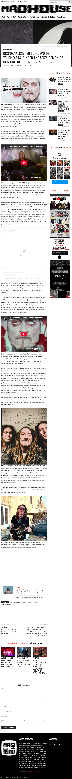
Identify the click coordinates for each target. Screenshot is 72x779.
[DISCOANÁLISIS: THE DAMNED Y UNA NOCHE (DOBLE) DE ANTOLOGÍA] (53, 132)
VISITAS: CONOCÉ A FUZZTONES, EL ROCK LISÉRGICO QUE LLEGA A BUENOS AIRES (9, 630)
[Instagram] (55, 744)
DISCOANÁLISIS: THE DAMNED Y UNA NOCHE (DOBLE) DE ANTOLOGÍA (64, 133)
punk (35, 602)
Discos (16, 47)
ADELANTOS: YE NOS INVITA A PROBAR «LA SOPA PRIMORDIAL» (64, 80)
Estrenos (61, 95)
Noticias (5, 16)
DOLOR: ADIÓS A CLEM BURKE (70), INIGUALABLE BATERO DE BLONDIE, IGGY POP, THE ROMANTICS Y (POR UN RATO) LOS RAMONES (36, 631)
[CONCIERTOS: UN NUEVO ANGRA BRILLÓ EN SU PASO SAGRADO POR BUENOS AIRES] (8, 652)
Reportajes (34, 16)
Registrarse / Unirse (23, 1)
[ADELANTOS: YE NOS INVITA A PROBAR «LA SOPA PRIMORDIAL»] (53, 79)
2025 (11, 602)
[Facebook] (50, 744)
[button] (53, 163)
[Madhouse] (36, 8)
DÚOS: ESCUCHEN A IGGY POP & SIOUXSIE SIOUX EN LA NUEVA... (64, 91)
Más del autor (35, 643)
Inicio (4, 47)
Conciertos (4, 655)
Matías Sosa (9, 65)
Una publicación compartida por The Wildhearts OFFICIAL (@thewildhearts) (31, 279)
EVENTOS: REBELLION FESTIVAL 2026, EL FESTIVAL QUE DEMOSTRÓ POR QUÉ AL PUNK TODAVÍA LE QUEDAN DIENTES (39, 665)
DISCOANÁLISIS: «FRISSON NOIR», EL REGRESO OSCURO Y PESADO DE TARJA (23, 662)
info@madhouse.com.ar (35, 771)
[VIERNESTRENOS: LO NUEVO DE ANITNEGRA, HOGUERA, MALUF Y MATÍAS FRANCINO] (53, 102)
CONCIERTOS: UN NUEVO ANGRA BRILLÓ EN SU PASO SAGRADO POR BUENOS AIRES (8, 662)
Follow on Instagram (60, 182)
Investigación (23, 16)
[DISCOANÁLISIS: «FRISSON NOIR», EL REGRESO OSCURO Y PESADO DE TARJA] (24, 652)
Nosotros (61, 16)
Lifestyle (51, 16)
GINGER (30, 602)
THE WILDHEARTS (6, 604)
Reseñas (43, 16)
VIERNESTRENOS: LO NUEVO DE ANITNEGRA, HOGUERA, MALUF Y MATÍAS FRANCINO (64, 105)
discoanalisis (17, 602)
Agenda (13, 16)
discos (24, 602)
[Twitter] (59, 744)
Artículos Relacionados (16, 643)
